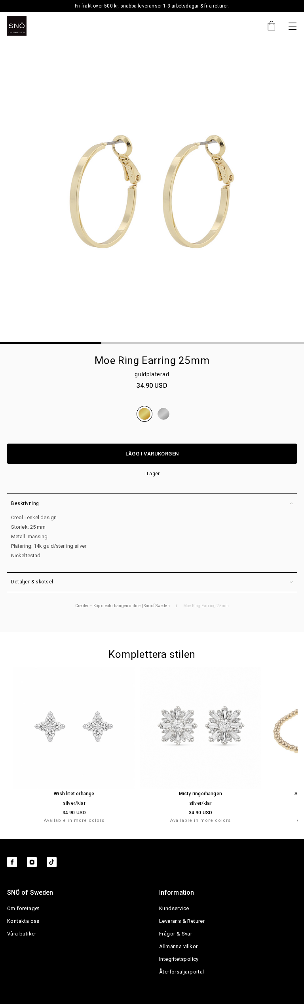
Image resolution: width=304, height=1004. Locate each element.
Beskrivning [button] (25, 503)
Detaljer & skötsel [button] (32, 582)
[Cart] (267, 25)
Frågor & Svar (175, 934)
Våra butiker (21, 934)
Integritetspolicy (179, 959)
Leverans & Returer (182, 921)
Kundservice (174, 908)
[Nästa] (292, 25)
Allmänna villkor (178, 946)
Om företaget (23, 908)
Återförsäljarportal (181, 972)
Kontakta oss (23, 921)
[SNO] (17, 26)
